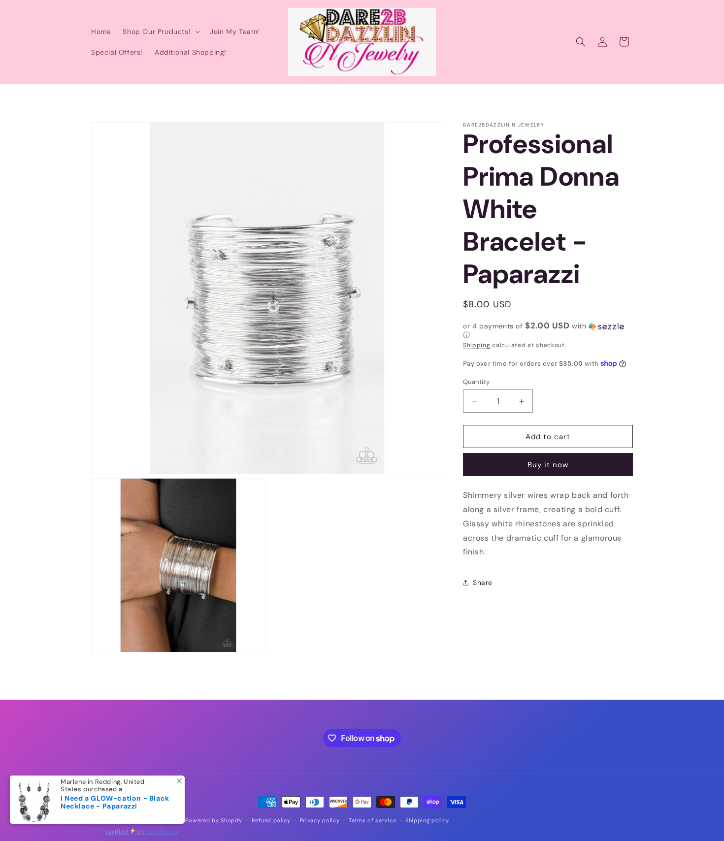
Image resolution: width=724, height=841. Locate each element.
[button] (160, 31)
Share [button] (483, 582)
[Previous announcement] (94, 93)
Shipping (477, 345)
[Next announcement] (629, 93)
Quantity (476, 382)
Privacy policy (320, 820)
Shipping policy (427, 820)
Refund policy (271, 820)
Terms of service (372, 820)
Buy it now (547, 465)
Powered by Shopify (213, 820)
